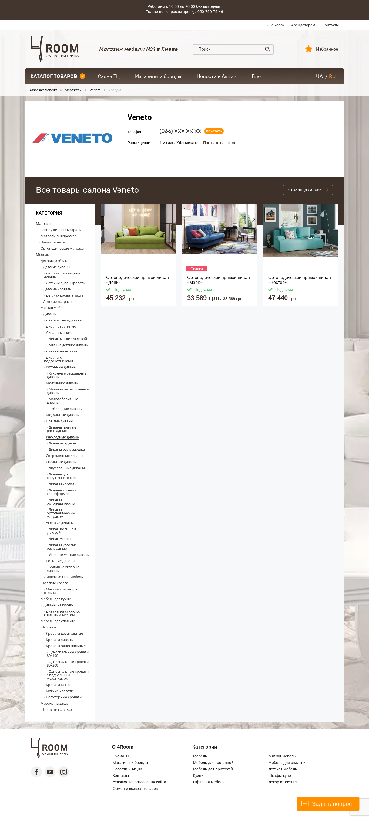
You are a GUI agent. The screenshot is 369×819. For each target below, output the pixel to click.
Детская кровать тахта (64, 295)
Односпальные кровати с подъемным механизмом (68, 675)
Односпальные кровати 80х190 (68, 654)
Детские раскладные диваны (62, 275)
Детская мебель (54, 260)
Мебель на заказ (54, 703)
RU (332, 76)
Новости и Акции (216, 76)
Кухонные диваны (61, 367)
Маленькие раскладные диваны (68, 391)
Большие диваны (60, 560)
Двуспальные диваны (67, 467)
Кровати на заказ (57, 709)
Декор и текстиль (283, 782)
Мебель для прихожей (213, 769)
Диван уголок (60, 538)
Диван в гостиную (61, 326)
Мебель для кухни (56, 598)
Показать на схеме (219, 143)
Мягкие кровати (59, 690)
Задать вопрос (331, 804)
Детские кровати (57, 289)
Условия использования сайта (139, 782)
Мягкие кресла (55, 582)
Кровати (50, 627)
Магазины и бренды (158, 76)
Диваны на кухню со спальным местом (62, 613)
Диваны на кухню (58, 605)
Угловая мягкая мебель (63, 576)
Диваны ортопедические (61, 501)
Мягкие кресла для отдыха (60, 591)
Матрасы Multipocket (58, 235)
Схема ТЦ (109, 76)
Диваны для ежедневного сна (61, 476)
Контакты (331, 25)
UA (319, 76)
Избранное (327, 49)
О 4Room (275, 25)
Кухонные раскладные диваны (66, 375)
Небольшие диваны (65, 408)
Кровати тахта (58, 684)
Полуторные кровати (64, 697)
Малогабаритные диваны (62, 400)
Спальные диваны (61, 461)
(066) (181, 131)
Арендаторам (303, 25)
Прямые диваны (59, 421)
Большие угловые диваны (63, 569)
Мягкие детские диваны (69, 344)
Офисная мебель (208, 782)
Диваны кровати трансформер (61, 492)
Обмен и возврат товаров (135, 788)
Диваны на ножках (62, 351)
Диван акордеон (62, 443)
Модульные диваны (62, 414)
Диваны (49, 313)
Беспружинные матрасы (61, 229)
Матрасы (43, 223)
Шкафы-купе (280, 775)
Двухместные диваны (64, 320)
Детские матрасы (57, 301)
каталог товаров (54, 76)
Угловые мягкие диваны (69, 554)
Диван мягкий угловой (68, 338)
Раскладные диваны (62, 436)
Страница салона (305, 190)
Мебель (42, 254)
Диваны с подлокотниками (58, 359)
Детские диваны (56, 266)
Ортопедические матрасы (62, 248)
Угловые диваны (60, 522)
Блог (257, 76)
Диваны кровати (62, 483)
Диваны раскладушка (67, 449)
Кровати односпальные (66, 645)
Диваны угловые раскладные (62, 546)
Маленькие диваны (62, 382)
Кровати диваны (59, 639)
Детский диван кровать (65, 282)
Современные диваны (64, 455)
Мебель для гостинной (213, 762)
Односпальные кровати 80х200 (68, 663)
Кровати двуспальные (64, 633)
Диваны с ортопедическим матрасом (61, 513)
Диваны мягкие (59, 332)
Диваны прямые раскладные (61, 429)
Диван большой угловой (61, 530)
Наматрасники (53, 242)
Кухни (198, 775)
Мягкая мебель (53, 307)
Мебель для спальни (58, 621)
